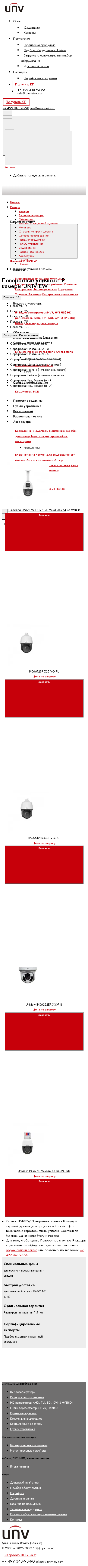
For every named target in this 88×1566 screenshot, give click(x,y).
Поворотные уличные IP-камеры (55, 284)
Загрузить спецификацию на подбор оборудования (46, 58)
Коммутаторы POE (27, 392)
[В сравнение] (37, 424)
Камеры (24, 211)
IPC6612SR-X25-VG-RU (44, 671)
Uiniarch (24, 260)
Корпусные (65, 289)
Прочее (59, 489)
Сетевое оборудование (34, 236)
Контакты (30, 32)
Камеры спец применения (60, 294)
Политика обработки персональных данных (38, 1514)
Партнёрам (17, 1493)
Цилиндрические (45, 289)
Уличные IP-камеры (28, 294)
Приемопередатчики (32, 240)
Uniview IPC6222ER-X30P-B (44, 1004)
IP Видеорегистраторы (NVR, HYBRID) (40, 312)
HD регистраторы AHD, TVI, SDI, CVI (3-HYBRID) (41, 1402)
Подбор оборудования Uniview (45, 50)
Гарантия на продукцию (39, 45)
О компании (32, 27)
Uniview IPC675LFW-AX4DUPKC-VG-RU (44, 1171)
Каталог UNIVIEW (22, 221)
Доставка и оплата (36, 66)
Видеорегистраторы (27, 303)
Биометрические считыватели (28, 1445)
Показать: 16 (11, 297)
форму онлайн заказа (21, 1250)
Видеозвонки (27, 248)
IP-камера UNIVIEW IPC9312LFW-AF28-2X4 (37, 510)
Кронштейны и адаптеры (26, 1424)
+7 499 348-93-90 (31, 89)
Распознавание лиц (31, 252)
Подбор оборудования (25, 1488)
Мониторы (25, 227)
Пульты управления (31, 244)
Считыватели (64, 352)
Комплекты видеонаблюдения (38, 223)
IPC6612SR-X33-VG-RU (44, 838)
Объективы (21, 332)
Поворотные (23, 289)
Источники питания (57, 465)
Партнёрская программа (40, 78)
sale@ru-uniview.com (30, 93)
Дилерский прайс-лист (24, 1482)
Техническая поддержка (26, 1509)
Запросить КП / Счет (20, 1555)
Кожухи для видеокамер (26, 1418)
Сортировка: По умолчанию (20, 335)
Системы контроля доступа (36, 231)
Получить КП (24, 84)
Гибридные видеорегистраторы (36, 323)
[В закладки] (37, 457)
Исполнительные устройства (28, 1450)
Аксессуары (26, 256)
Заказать (44, 515)
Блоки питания (19, 1466)
